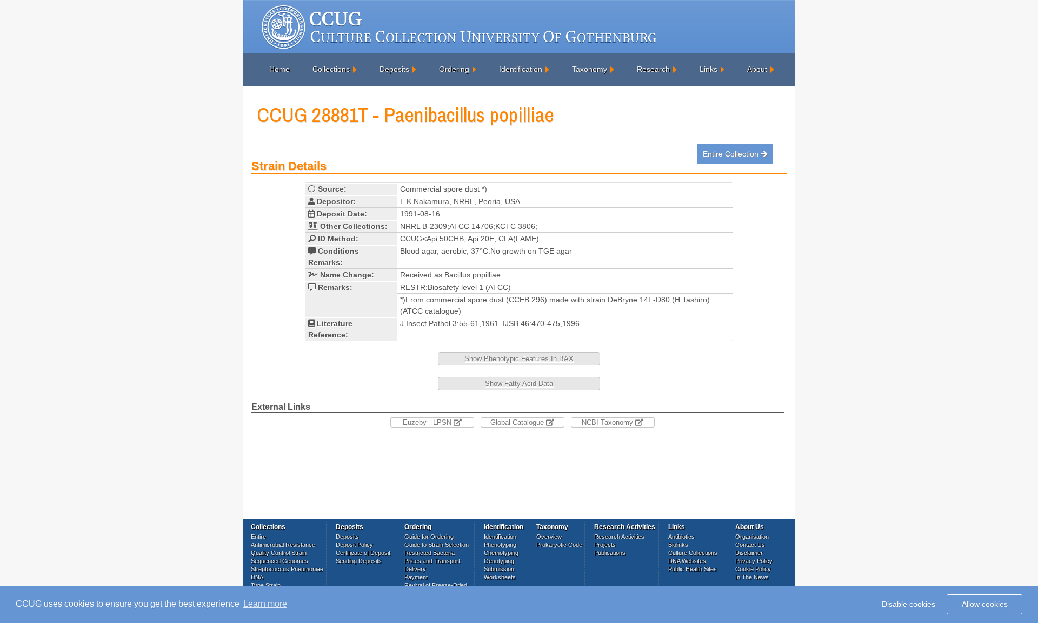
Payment (416, 577)
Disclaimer (749, 553)
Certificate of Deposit (363, 553)
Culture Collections (692, 553)
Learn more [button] (265, 603)
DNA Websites (687, 561)
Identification (520, 69)
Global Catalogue (518, 422)
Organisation (752, 536)
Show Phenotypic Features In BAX (519, 359)
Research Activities (619, 536)
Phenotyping (500, 544)
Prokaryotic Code (559, 544)
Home (279, 69)
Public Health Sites (692, 569)
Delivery (415, 569)
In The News (752, 577)
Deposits (394, 69)
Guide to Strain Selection (436, 544)
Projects (605, 544)
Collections (331, 69)
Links (708, 69)
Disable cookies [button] (908, 604)
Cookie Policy (753, 569)
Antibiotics (681, 536)
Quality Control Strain (279, 553)
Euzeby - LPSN (428, 422)
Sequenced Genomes (279, 561)
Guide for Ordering (429, 536)
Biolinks (678, 544)
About (757, 69)
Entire (258, 536)
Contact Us (750, 544)
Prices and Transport (432, 561)
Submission (499, 569)
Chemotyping (501, 553)
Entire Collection (732, 154)
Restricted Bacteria (429, 553)
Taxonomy (589, 69)
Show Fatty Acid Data (519, 384)
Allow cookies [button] (985, 604)
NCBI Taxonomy (608, 422)
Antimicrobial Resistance (283, 544)
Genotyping (499, 561)
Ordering (454, 69)
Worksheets (500, 577)
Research (653, 69)
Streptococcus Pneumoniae (287, 569)
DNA (257, 577)
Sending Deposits (359, 561)
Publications (610, 553)
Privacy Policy (754, 561)
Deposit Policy (354, 544)
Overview (549, 536)
